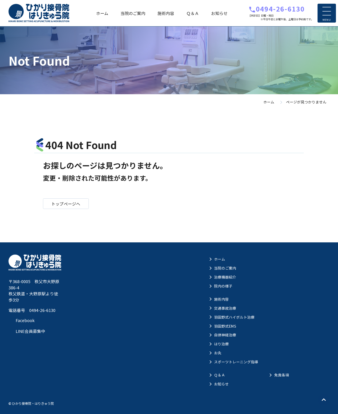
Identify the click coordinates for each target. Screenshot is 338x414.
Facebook (24, 320)
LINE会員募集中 (30, 331)
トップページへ (65, 204)
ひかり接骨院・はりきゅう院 (39, 13)
